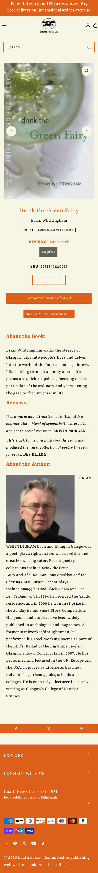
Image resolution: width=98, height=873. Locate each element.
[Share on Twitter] (48, 728)
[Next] (87, 131)
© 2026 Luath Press (22, 857)
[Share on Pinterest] (81, 728)
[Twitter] (24, 844)
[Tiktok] (43, 844)
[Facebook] (7, 844)
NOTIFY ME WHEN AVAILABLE (49, 314)
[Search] (89, 47)
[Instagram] (15, 844)
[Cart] (95, 25)
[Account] (88, 25)
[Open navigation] (18, 25)
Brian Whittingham (49, 220)
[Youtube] (33, 844)
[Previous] (11, 131)
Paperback (48, 252)
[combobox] (49, 47)
